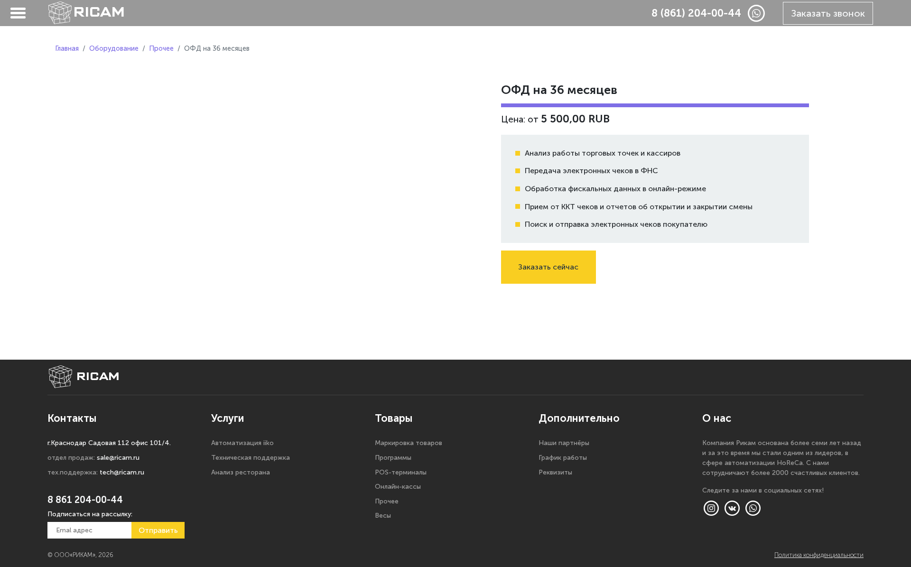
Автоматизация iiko (242, 443)
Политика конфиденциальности (819, 554)
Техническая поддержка (250, 458)
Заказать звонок (828, 13)
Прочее (161, 48)
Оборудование (114, 48)
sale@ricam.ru (118, 458)
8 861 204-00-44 (85, 499)
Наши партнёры (564, 443)
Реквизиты (555, 472)
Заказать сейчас (548, 266)
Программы (393, 458)
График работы (563, 458)
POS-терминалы (401, 472)
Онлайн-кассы (398, 487)
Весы (383, 515)
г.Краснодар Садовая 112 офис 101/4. (109, 443)
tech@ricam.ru (122, 472)
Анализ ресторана (240, 472)
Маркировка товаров (408, 443)
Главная (67, 48)
